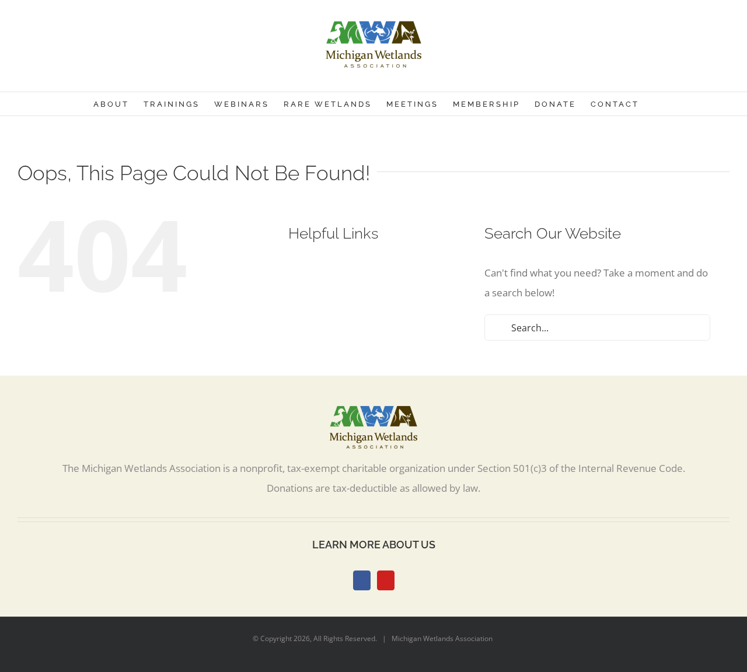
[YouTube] (386, 580)
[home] (373, 415)
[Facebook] (362, 580)
